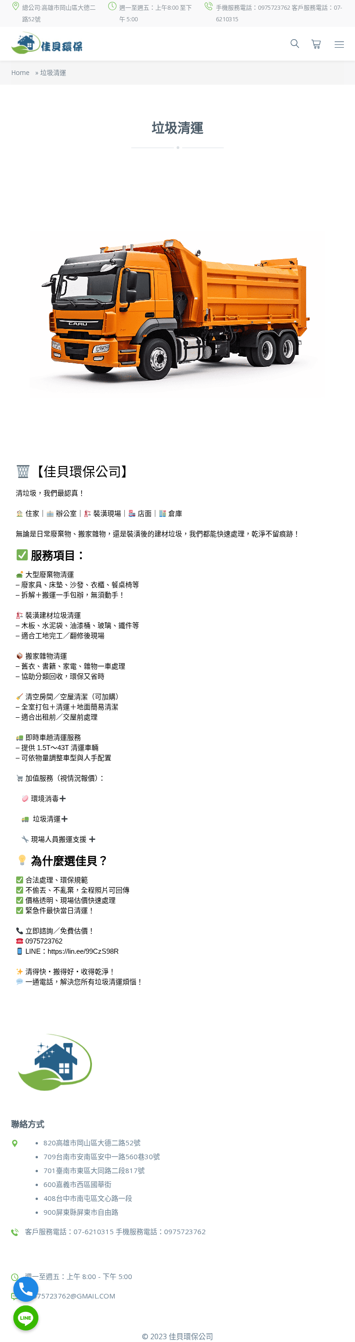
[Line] (25, 1317)
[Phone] (25, 1289)
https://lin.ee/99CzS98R (83, 951)
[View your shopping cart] (316, 44)
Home (20, 72)
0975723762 (43, 941)
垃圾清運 (47, 819)
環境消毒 (45, 798)
